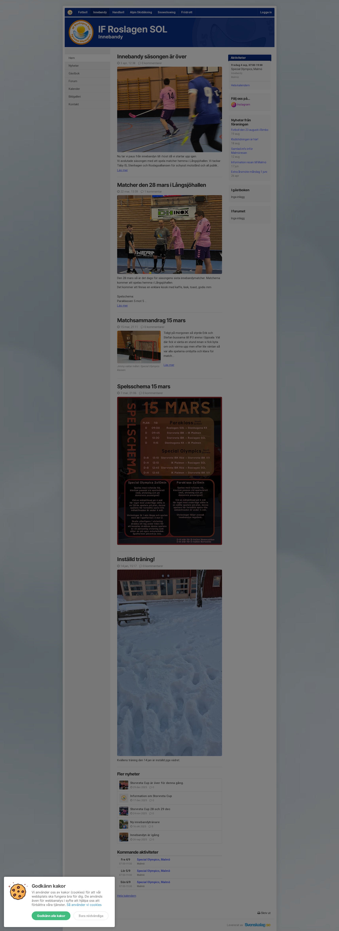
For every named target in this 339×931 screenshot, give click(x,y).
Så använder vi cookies (84, 905)
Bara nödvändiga (91, 916)
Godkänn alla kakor (51, 916)
